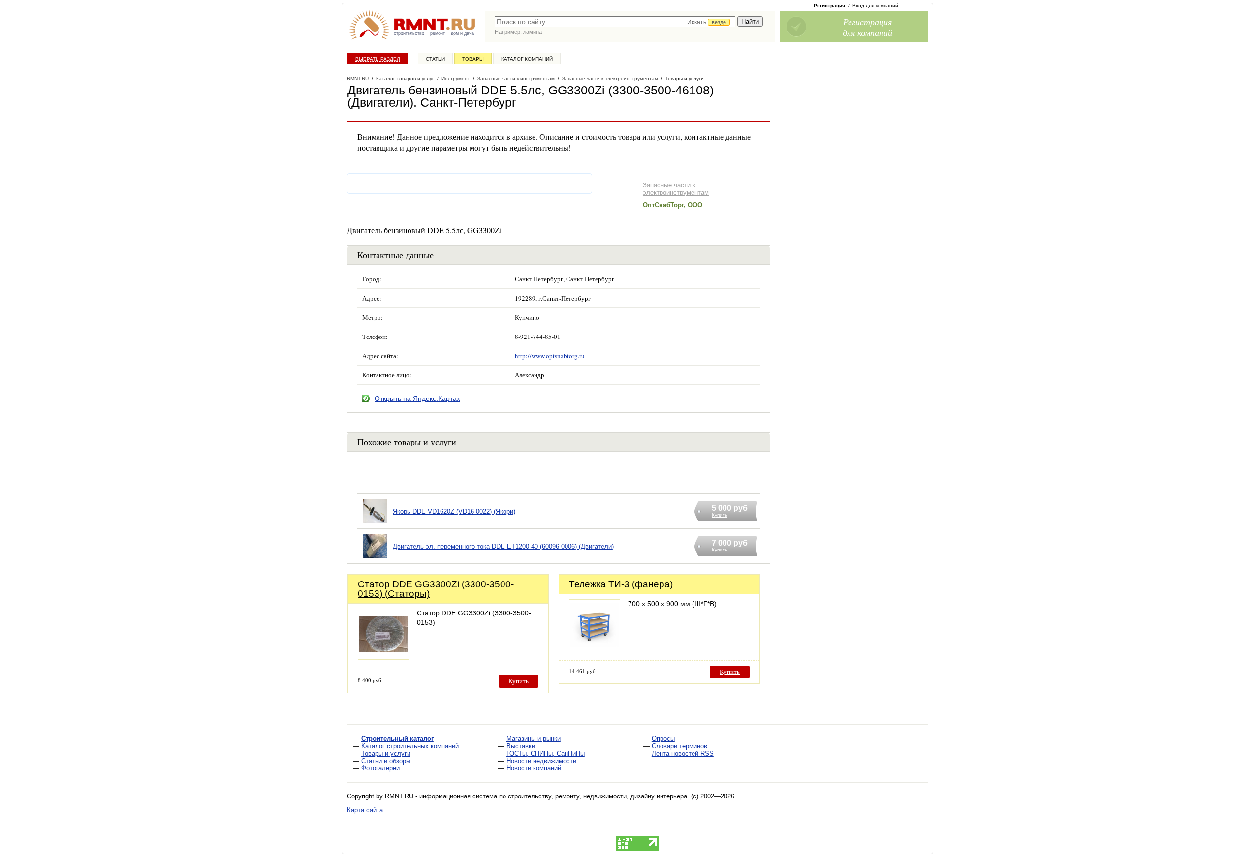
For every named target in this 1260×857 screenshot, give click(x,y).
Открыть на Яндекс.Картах (417, 398)
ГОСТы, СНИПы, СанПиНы (545, 753)
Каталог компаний (527, 58)
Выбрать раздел (377, 58)
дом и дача (462, 33)
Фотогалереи (380, 768)
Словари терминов (679, 746)
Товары (473, 58)
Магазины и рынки (533, 738)
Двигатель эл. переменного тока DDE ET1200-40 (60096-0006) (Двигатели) (503, 546)
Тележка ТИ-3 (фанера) (621, 584)
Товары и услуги (385, 753)
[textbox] (615, 21)
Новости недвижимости (541, 761)
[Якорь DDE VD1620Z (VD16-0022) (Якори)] (375, 523)
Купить (518, 681)
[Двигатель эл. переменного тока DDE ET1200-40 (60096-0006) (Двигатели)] (375, 558)
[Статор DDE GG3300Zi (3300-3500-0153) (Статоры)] (383, 657)
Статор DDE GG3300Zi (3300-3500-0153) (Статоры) (436, 589)
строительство (409, 33)
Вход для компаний (875, 5)
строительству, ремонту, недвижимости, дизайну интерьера (597, 796)
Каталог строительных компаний (410, 746)
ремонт (437, 33)
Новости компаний (533, 768)
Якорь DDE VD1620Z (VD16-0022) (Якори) (454, 511)
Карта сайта (365, 810)
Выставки (520, 746)
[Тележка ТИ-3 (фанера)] (594, 647)
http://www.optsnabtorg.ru (550, 355)
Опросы (663, 738)
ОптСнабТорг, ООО (672, 205)
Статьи (435, 58)
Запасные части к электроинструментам (676, 189)
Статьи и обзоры (385, 761)
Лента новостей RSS (683, 753)
